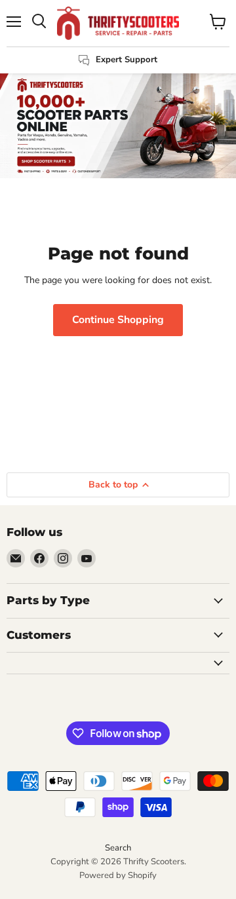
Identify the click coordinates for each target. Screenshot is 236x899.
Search (118, 848)
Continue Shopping (118, 320)
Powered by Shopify (118, 875)
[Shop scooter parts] (118, 125)
